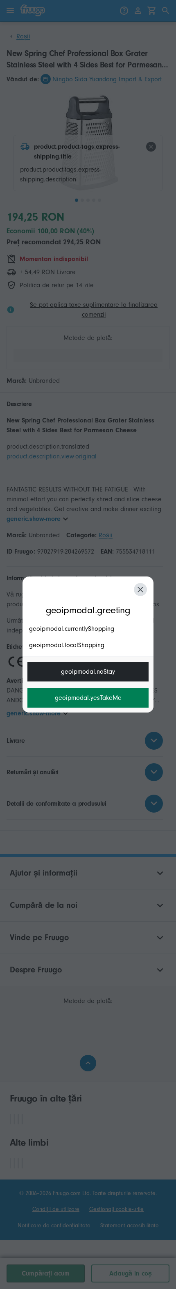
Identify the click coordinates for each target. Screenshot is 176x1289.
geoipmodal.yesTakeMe (88, 697)
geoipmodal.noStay (88, 671)
